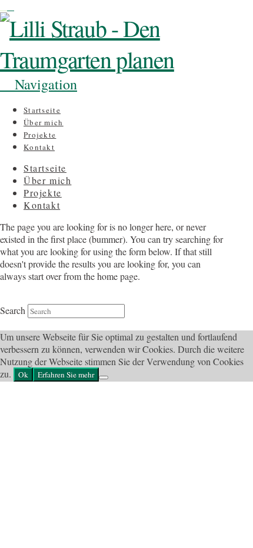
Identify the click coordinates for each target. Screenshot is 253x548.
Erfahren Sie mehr (66, 374)
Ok (23, 374)
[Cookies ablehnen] (103, 377)
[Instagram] (3, 6)
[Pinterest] (10, 6)
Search (12, 310)
